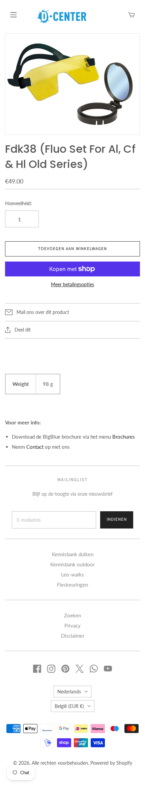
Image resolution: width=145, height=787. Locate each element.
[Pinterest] (65, 669)
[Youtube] (108, 669)
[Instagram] (51, 669)
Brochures (123, 437)
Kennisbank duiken (72, 554)
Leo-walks (72, 574)
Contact (35, 447)
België (69, 706)
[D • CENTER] (61, 15)
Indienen (117, 519)
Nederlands (69, 691)
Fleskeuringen (72, 585)
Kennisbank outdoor (72, 564)
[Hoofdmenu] (13, 14)
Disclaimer (72, 636)
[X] (80, 669)
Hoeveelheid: (18, 203)
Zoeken (72, 615)
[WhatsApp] (94, 669)
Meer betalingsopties (72, 284)
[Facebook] (37, 669)
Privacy (72, 625)
